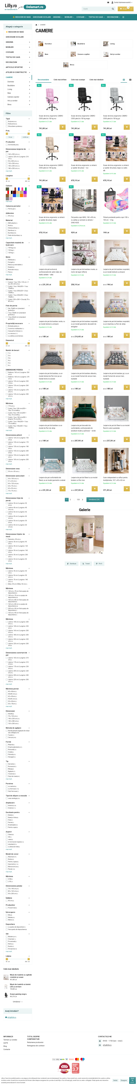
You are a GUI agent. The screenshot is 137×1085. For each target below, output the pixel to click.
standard (12, 844)
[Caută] (112, 9)
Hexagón (12, 757)
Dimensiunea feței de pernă (14, 499)
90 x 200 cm (13, 161)
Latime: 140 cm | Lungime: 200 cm (18, 623)
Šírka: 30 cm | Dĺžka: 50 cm (17, 584)
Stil (7, 934)
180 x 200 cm (13, 168)
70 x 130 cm (13, 716)
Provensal (12, 941)
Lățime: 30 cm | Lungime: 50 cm (17, 572)
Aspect (9, 832)
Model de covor (12, 854)
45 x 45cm (12, 696)
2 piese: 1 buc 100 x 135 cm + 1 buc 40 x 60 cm (18, 283)
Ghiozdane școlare (15, 126)
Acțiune (12, 121)
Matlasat (12, 260)
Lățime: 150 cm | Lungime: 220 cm (18, 456)
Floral (11, 869)
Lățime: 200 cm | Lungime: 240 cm (18, 676)
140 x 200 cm (13, 166)
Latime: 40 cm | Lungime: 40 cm (17, 508)
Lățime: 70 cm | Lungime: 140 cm (18, 580)
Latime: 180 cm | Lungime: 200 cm (18, 636)
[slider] (7, 134)
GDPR (5, 1043)
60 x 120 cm (13, 483)
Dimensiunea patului (14, 886)
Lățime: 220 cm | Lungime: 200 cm (18, 644)
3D (10, 837)
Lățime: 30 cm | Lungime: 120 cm (18, 547)
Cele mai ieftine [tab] (60, 80)
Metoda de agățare (13, 728)
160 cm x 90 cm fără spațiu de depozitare (18, 614)
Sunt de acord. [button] (132, 1080)
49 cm (11, 216)
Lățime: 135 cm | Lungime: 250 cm (18, 382)
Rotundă (12, 749)
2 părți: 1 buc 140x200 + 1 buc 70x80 (18, 287)
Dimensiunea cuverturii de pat (16, 654)
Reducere (12, 124)
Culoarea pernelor (13, 206)
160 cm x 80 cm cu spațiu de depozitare (17, 605)
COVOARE (80, 17)
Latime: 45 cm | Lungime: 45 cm (17, 517)
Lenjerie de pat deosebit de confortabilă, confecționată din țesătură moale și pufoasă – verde (83, 428)
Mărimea (9, 279)
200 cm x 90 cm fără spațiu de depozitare (18, 609)
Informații (8, 1037)
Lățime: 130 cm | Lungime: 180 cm (18, 447)
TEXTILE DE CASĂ (96, 17)
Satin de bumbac (15, 235)
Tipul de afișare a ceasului (16, 796)
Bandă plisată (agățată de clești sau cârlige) (18, 731)
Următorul (16, 1002)
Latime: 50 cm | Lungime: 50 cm (17, 521)
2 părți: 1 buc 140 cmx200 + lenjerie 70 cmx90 (17, 418)
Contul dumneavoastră (122, 2)
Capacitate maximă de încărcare (15, 244)
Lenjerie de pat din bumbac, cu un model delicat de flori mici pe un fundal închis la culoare (50, 376)
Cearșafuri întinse (15, 331)
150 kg (11, 250)
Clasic (11, 834)
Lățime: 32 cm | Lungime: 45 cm (17, 560)
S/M (10, 879)
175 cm (11, 406)
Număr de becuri (12, 350)
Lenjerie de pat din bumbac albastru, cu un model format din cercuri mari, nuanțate (84, 376)
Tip (7, 761)
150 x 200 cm (13, 723)
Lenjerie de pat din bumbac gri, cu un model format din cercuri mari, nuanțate (116, 376)
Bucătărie (11, 86)
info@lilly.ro (11, 1017)
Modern (12, 936)
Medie (11, 917)
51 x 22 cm (12, 481)
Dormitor (10, 82)
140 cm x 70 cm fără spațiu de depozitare (18, 592)
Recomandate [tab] (43, 80)
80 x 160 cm (13, 891)
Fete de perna (11, 306)
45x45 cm (12, 699)
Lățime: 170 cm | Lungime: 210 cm (18, 663)
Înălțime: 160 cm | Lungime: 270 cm (18, 378)
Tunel (11, 735)
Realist (11, 267)
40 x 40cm (12, 691)
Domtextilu (13, 145)
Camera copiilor (13, 97)
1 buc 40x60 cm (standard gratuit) (17, 318)
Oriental (12, 939)
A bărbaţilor (13, 825)
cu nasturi (12, 786)
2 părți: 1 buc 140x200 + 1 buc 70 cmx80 (18, 422)
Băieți (11, 815)
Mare (11, 920)
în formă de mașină (16, 842)
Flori (10, 272)
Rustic (11, 946)
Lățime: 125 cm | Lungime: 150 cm (18, 439)
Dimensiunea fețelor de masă (15, 535)
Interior (12, 805)
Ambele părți (13, 326)
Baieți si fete (13, 817)
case (10, 839)
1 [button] (67, 500)
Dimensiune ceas (13, 469)
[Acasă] (24, 7)
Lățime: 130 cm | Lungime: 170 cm (18, 443)
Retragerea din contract (35, 1046)
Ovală (11, 752)
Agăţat (11, 771)
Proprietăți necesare (14, 323)
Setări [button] (115, 1080)
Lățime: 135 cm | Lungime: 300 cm (18, 395)
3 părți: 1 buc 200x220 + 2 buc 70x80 (18, 292)
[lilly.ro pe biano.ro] (75, 1068)
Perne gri (12, 209)
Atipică (11, 744)
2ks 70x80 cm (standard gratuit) (16, 309)
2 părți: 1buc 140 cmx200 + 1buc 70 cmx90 (17, 414)
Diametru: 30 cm (14, 539)
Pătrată (12, 754)
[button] (131, 9)
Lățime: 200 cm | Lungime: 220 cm (18, 640)
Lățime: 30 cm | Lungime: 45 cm (17, 542)
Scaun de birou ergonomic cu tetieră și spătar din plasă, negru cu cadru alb (116, 168)
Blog (5, 1046)
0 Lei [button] (126, 9)
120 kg (11, 253)
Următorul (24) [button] (94, 500)
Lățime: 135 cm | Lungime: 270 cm (18, 391)
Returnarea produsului (35, 1042)
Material (9, 220)
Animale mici (13, 269)
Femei (11, 822)
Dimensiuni (10, 711)
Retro (10, 944)
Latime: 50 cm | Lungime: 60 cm (17, 526)
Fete (10, 820)
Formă (8, 742)
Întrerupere (10, 912)
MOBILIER (68, 17)
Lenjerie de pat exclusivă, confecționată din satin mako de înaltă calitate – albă (50, 272)
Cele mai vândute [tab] (96, 80)
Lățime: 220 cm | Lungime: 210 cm (18, 157)
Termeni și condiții (10, 1040)
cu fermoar (13, 789)
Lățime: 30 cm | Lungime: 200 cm (18, 555)
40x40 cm (12, 694)
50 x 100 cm (13, 478)
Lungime (9, 176)
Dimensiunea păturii (14, 435)
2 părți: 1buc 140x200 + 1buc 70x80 (17, 427)
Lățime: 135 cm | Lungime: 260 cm (18, 386)
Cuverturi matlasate (16, 328)
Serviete (11, 764)
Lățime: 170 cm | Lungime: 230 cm (18, 667)
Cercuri (12, 737)
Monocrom (13, 866)
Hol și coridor (12, 101)
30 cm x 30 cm (13, 471)
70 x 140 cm (13, 888)
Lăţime (8, 956)
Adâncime (10, 213)
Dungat (11, 262)
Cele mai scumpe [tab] (78, 80)
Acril (10, 225)
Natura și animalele (15, 264)
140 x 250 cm (13, 718)
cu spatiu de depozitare (17, 927)
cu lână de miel (14, 847)
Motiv (8, 257)
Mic (10, 915)
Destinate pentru (12, 812)
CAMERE (9, 77)
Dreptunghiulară (15, 747)
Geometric (13, 864)
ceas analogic (14, 798)
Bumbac (12, 233)
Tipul (8, 119)
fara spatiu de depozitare (17, 929)
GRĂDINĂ (56, 17)
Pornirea (9, 784)
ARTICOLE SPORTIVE (14, 67)
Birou (9, 104)
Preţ (7, 131)
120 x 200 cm (13, 163)
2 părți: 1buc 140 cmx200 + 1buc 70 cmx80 (17, 409)
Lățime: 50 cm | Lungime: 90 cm (17, 576)
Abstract (12, 857)
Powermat (12, 908)
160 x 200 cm (13, 154)
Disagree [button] (124, 1080)
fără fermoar (13, 791)
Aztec (11, 859)
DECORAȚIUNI (112, 17)
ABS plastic (12, 223)
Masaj (11, 769)
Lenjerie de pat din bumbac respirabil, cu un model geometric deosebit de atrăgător (84, 324)
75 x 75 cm (12, 491)
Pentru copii (13, 827)
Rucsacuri (12, 766)
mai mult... (9, 171)
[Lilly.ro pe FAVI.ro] (64, 1068)
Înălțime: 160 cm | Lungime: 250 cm (18, 373)
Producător (10, 142)
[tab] (124, 80)
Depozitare (10, 924)
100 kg (12, 248)
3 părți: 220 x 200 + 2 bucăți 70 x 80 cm (19, 300)
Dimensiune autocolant (15, 476)
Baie (9, 93)
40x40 (11, 714)
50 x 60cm (12, 701)
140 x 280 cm (13, 721)
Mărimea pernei (12, 689)
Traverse (12, 774)
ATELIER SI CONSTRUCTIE (16, 72)
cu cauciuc (13, 333)
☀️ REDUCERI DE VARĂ (22, 17)
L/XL (10, 881)
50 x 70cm (12, 704)
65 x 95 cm (12, 488)
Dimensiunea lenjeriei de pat (16, 150)
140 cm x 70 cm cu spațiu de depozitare (17, 596)
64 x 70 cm (12, 486)
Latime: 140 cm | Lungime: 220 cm (18, 627)
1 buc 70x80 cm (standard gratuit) (17, 314)
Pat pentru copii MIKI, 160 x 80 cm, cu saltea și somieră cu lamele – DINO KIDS (83, 220)
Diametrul (10, 340)
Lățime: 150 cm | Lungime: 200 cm (18, 452)
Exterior (12, 808)
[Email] (108, 2)
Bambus (12, 230)
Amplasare (10, 803)
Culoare (9, 186)
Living (9, 89)
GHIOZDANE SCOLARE (42, 17)
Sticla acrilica (13, 228)
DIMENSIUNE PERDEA (14, 370)
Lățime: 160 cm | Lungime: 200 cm (18, 460)
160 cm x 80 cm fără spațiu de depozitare (18, 601)
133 (78, 500)
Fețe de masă (14, 776)
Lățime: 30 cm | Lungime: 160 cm (18, 551)
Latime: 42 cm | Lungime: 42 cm (17, 513)
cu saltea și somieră (15, 336)
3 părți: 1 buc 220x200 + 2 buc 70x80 (18, 296)
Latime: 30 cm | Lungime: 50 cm (17, 504)
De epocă (12, 949)
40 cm (11, 900)
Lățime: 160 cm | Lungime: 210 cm (18, 659)
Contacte (6, 1049)
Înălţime (9, 898)
